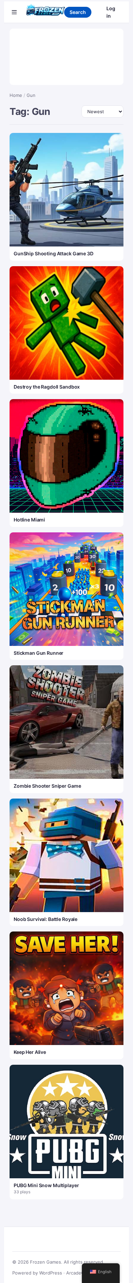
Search (78, 12)
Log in (110, 12)
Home (16, 95)
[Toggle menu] (14, 12)
